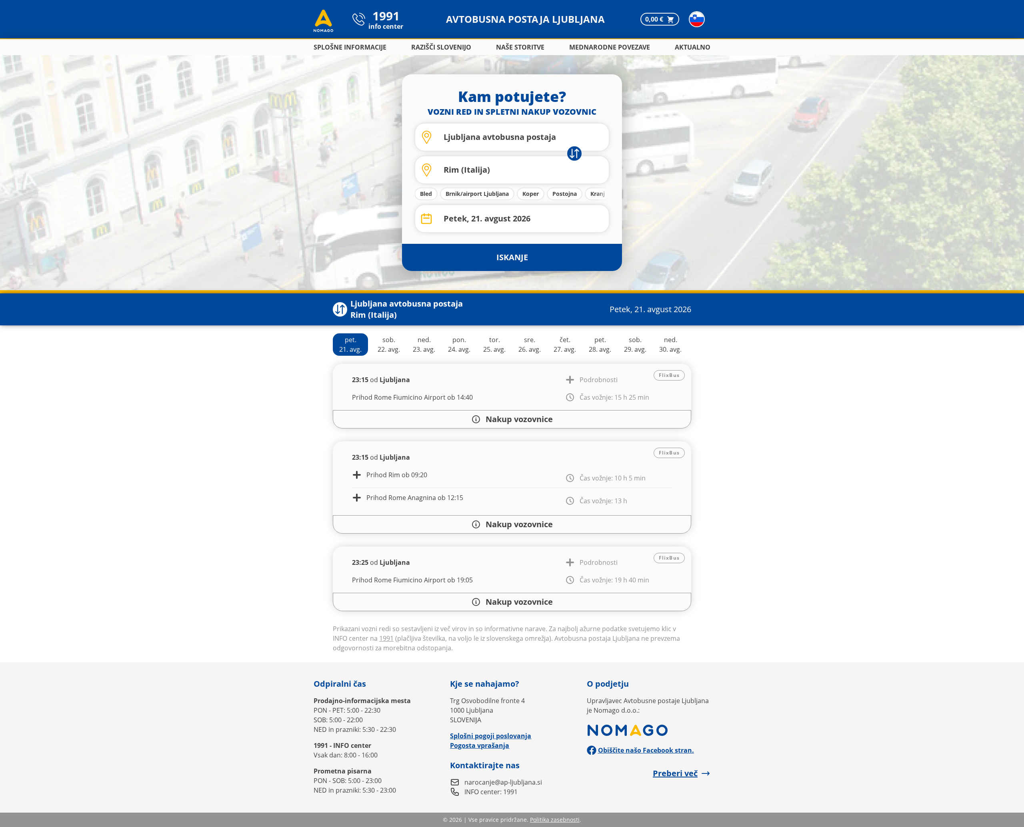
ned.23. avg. (424, 344)
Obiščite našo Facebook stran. (646, 750)
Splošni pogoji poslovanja (490, 735)
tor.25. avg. (494, 344)
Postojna (564, 193)
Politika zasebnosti (555, 819)
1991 (386, 638)
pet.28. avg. (600, 344)
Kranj (597, 193)
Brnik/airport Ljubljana (477, 193)
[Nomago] (648, 730)
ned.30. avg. (670, 344)
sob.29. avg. (635, 344)
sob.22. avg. (389, 344)
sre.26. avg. (529, 344)
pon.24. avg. (459, 344)
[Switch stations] (340, 309)
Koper (530, 193)
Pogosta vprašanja (479, 745)
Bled (426, 193)
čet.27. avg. (565, 344)
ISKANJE (512, 257)
